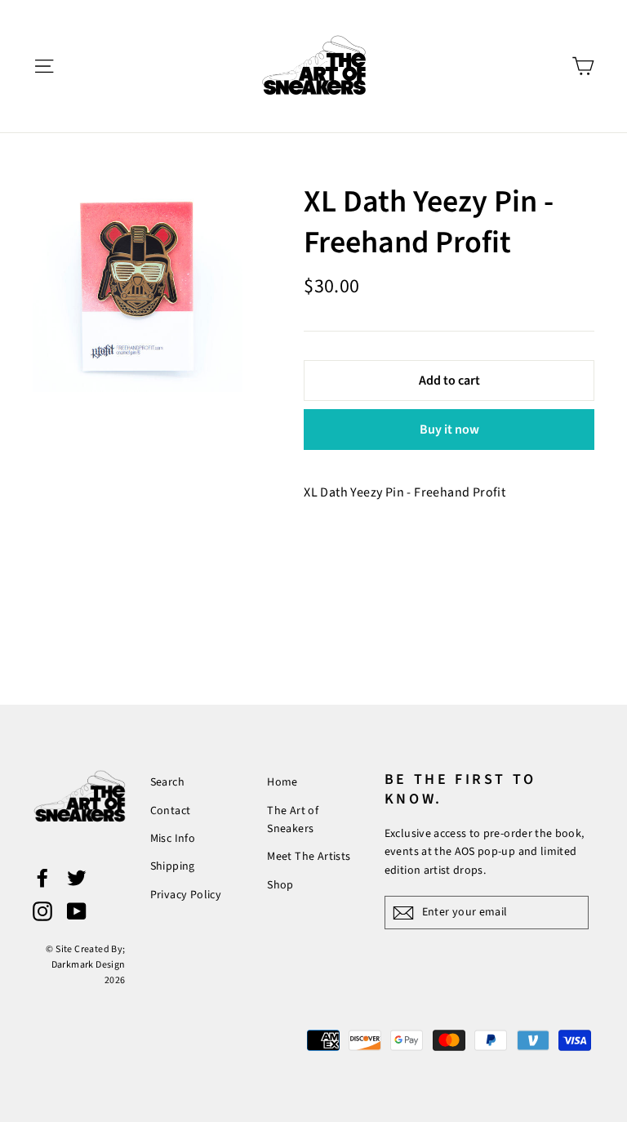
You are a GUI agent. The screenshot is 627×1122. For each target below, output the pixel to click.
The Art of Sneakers (292, 820)
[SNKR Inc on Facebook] (42, 877)
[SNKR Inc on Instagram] (42, 910)
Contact (170, 811)
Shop (280, 885)
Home (282, 782)
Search (167, 782)
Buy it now (449, 430)
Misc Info (173, 838)
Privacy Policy (186, 895)
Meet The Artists (308, 856)
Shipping (172, 866)
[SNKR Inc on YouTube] (77, 910)
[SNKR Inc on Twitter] (77, 877)
